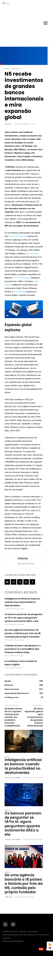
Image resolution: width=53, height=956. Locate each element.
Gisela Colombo (13, 778)
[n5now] (11, 561)
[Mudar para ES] (50, 944)
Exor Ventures (32, 253)
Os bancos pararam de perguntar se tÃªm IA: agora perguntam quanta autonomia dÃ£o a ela (24, 618)
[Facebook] (32, 582)
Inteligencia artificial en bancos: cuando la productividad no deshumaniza (22, 602)
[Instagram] (5, 924)
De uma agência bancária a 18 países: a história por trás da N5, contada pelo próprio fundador (23, 633)
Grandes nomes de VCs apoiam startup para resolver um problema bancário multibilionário (13, 717)
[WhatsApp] (26, 582)
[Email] (13, 582)
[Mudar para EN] (50, 947)
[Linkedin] (7, 582)
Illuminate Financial (17, 236)
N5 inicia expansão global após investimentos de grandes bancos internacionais (34, 717)
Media (7, 69)
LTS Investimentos (21, 278)
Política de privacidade (13, 941)
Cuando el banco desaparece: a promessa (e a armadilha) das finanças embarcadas (22, 649)
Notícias (15, 69)
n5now (8, 124)
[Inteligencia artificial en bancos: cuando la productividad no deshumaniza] (24, 741)
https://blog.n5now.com (26, 564)
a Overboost (19, 291)
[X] (20, 582)
